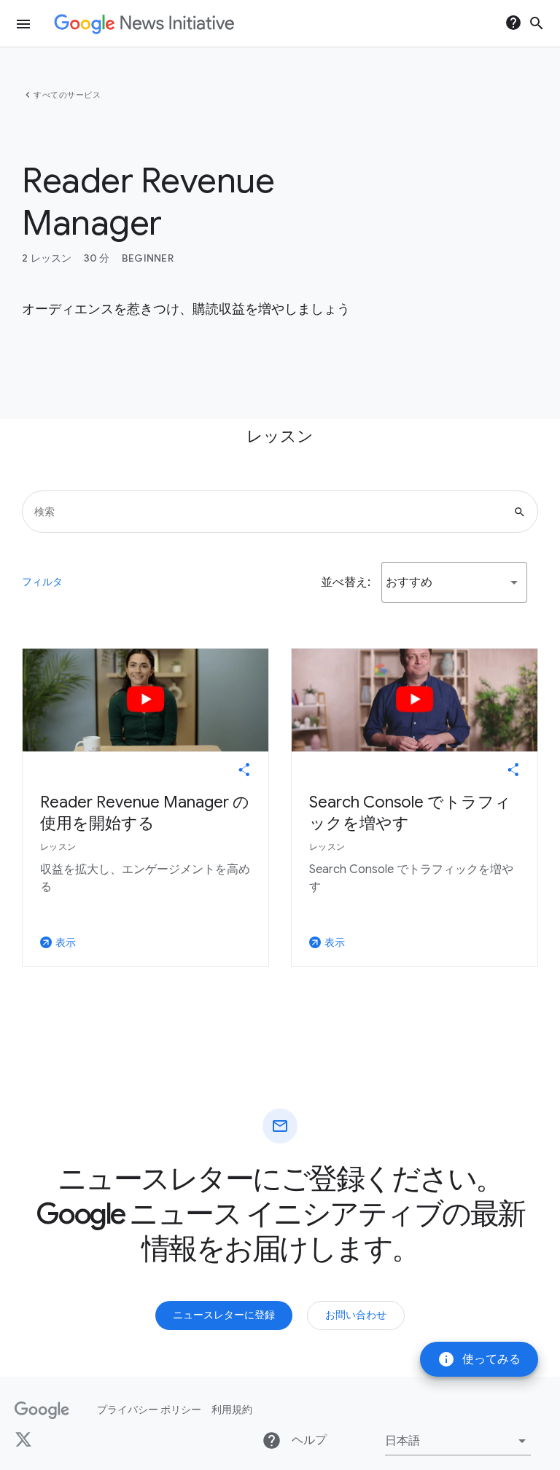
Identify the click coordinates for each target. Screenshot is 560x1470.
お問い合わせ (355, 1314)
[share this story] (244, 769)
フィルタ (42, 581)
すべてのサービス (67, 95)
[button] (454, 582)
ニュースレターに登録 (224, 1314)
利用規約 (231, 1409)
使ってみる (479, 1359)
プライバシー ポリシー (149, 1409)
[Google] (42, 1410)
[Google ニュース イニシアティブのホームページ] (144, 24)
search (536, 23)
